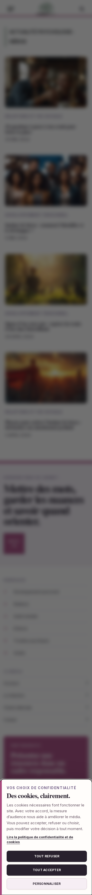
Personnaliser (47, 884)
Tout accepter (47, 870)
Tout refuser (47, 856)
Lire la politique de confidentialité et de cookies (40, 839)
